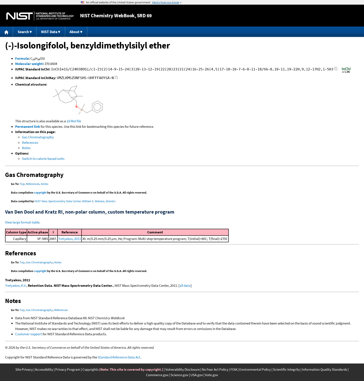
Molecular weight (29, 63)
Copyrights (90, 369)
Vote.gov (211, 375)
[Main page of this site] (6, 32)
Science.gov (179, 375)
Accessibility (44, 369)
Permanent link (27, 126)
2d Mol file (74, 121)
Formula (22, 58)
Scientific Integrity (286, 369)
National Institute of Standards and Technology (40, 15)
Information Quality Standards (324, 369)
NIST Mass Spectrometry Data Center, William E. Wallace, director (75, 201)
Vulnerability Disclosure (182, 369)
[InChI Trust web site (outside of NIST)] (346, 72)
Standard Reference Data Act (119, 357)
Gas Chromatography (38, 137)
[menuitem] (6, 32)
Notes (26, 147)
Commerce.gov (157, 375)
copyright (40, 192)
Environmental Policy (255, 369)
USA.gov (196, 375)
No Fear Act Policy (215, 369)
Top (22, 184)
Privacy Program (67, 369)
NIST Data (49, 31)
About (74, 31)
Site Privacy (24, 369)
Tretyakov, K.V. (15, 285)
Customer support (28, 334)
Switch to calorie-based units (43, 158)
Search (23, 31)
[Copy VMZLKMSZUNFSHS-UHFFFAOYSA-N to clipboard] (116, 78)
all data (185, 285)
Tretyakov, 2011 (69, 238)
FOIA (233, 369)
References (30, 142)
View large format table (22, 222)
